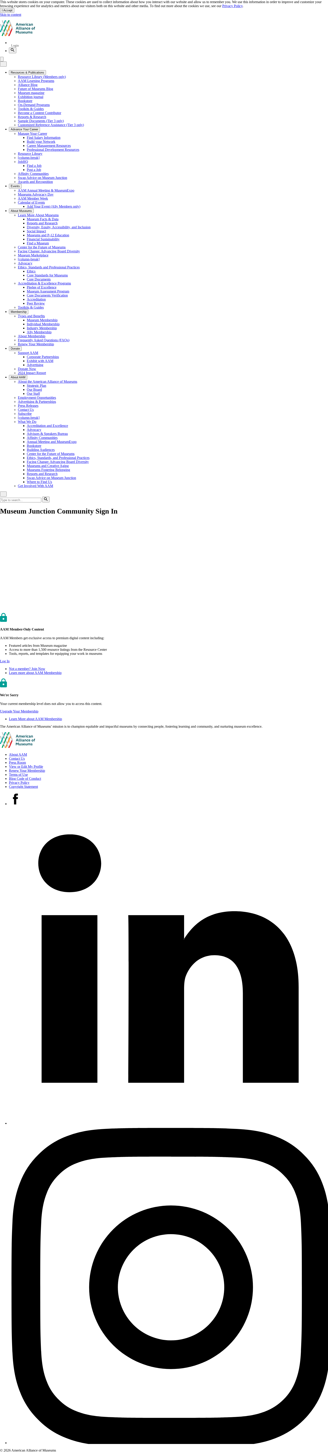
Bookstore (25, 101)
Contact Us (26, 410)
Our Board (34, 389)
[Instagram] (168, 1443)
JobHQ (23, 162)
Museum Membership (42, 320)
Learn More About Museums (38, 215)
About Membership (31, 336)
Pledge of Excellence (41, 287)
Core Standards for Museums (47, 275)
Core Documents (39, 279)
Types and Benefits (31, 316)
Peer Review (36, 303)
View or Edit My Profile (26, 766)
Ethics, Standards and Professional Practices (49, 267)
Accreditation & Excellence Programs (44, 283)
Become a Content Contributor (39, 113)
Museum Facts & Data (42, 219)
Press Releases (28, 406)
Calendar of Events (31, 202)
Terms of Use (18, 774)
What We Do (27, 422)
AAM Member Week (33, 198)
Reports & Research (32, 117)
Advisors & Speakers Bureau (47, 434)
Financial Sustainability (43, 239)
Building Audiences (41, 450)
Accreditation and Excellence (47, 426)
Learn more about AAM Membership (35, 673)
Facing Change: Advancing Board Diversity (49, 251)
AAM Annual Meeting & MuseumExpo (46, 190)
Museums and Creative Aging (48, 466)
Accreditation (36, 299)
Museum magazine (31, 93)
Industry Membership (42, 328)
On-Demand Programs (34, 105)
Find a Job (34, 166)
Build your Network (41, 141)
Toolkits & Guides (31, 109)
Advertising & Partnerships (37, 401)
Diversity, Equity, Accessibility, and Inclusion (59, 227)
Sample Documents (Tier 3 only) (41, 121)
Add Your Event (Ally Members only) (53, 206)
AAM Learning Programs (36, 81)
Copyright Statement (23, 786)
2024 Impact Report (32, 373)
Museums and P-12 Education (48, 235)
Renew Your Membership (36, 344)
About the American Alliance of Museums (47, 381)
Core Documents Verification (47, 295)
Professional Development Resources (53, 150)
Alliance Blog (27, 85)
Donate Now (27, 369)
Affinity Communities (33, 174)
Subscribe (25, 414)
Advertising (35, 365)
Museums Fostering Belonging (48, 470)
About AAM (18, 754)
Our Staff (33, 393)
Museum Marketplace (33, 255)
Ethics (31, 271)
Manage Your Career (32, 133)
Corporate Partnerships (43, 357)
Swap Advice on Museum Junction (42, 178)
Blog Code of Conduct (25, 778)
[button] (5, 661)
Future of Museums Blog (35, 89)
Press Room (17, 762)
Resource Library (30, 154)
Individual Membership (43, 324)
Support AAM (28, 353)
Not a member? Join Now (27, 669)
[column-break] (28, 158)
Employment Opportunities (37, 397)
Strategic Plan (36, 385)
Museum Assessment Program (48, 291)
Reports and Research (42, 223)
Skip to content (10, 14)
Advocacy (25, 263)
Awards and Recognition (35, 182)
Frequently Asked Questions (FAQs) (43, 340)
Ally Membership (39, 332)
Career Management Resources (49, 145)
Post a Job (34, 170)
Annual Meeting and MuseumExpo (52, 442)
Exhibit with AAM (40, 361)
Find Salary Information (43, 137)
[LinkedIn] (168, 1123)
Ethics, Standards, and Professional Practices (58, 458)
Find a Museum (38, 243)
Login (15, 45)
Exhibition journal (30, 97)
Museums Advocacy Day (36, 194)
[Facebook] (15, 804)
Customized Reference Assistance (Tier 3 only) (51, 125)
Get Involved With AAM (35, 486)
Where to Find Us (39, 482)
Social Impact (36, 231)
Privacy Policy (232, 6)
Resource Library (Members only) (42, 77)
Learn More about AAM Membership (35, 719)
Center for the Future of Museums (42, 247)
